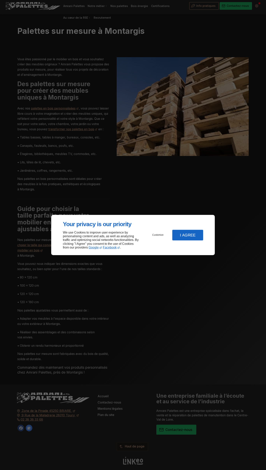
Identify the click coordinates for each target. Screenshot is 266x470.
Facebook (110, 247)
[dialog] (133, 235)
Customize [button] (158, 235)
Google (94, 247)
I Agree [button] (188, 235)
